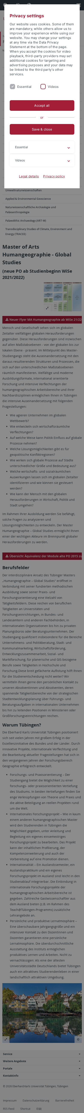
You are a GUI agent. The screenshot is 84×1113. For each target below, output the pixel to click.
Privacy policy (54, 176)
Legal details (29, 176)
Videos (53, 87)
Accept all (42, 105)
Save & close (42, 129)
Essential (24, 87)
